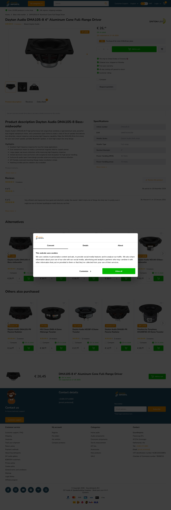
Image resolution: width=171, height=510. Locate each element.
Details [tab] (85, 245)
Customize (83, 271)
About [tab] (120, 245)
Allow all (118, 271)
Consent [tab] (50, 245)
